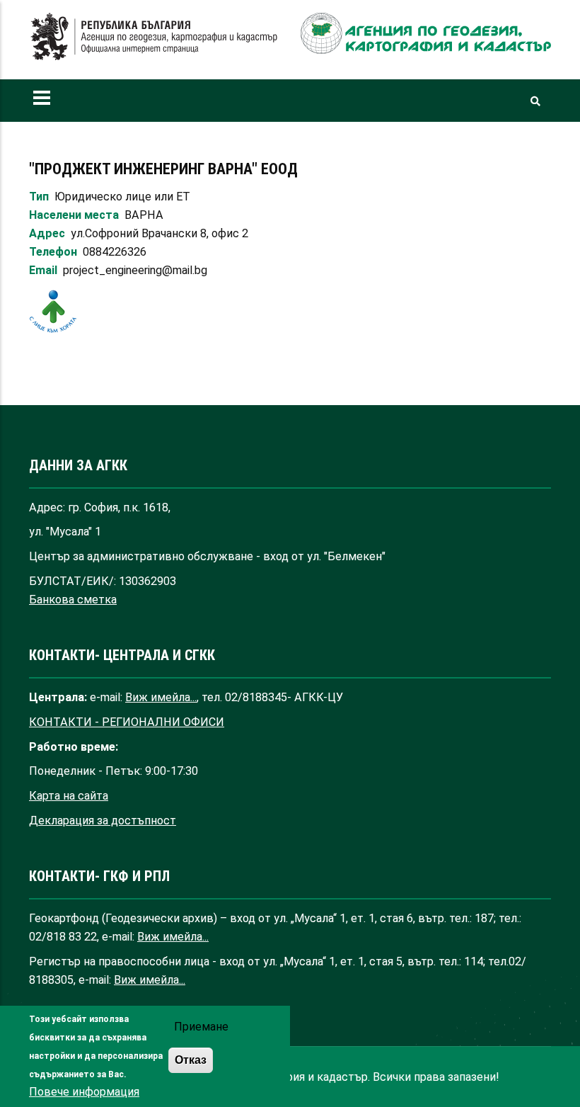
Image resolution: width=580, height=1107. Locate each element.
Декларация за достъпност (102, 820)
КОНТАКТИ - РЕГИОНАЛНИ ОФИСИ (126, 722)
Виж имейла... (161, 697)
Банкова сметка (73, 599)
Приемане (201, 1026)
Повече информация (84, 1092)
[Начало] (154, 37)
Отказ (191, 1059)
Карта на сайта (68, 795)
